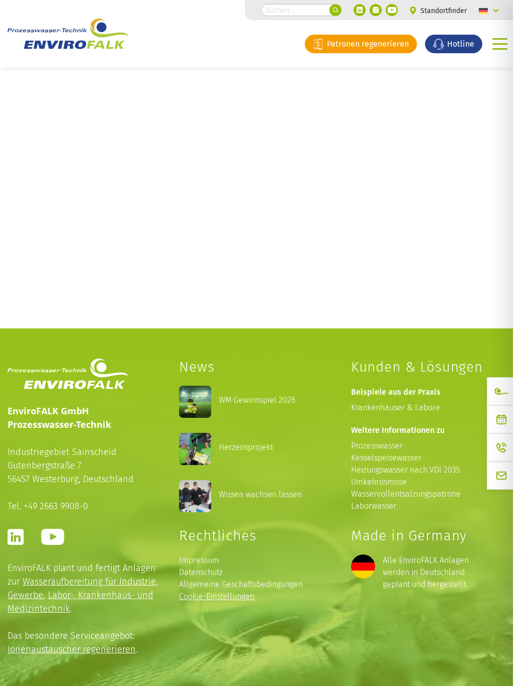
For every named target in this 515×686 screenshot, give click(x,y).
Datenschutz (201, 572)
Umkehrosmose (379, 482)
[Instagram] (376, 10)
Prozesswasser (377, 445)
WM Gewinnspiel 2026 (257, 400)
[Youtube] (392, 10)
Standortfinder (442, 11)
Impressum (199, 560)
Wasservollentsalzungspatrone (406, 494)
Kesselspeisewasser (386, 458)
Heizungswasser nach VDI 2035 (405, 470)
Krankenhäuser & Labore (395, 407)
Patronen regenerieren (367, 44)
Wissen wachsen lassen (260, 494)
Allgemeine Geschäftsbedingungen (241, 584)
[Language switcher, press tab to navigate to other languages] (489, 10)
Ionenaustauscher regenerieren (72, 649)
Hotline (459, 44)
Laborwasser (373, 506)
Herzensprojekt (246, 447)
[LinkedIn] (360, 10)
